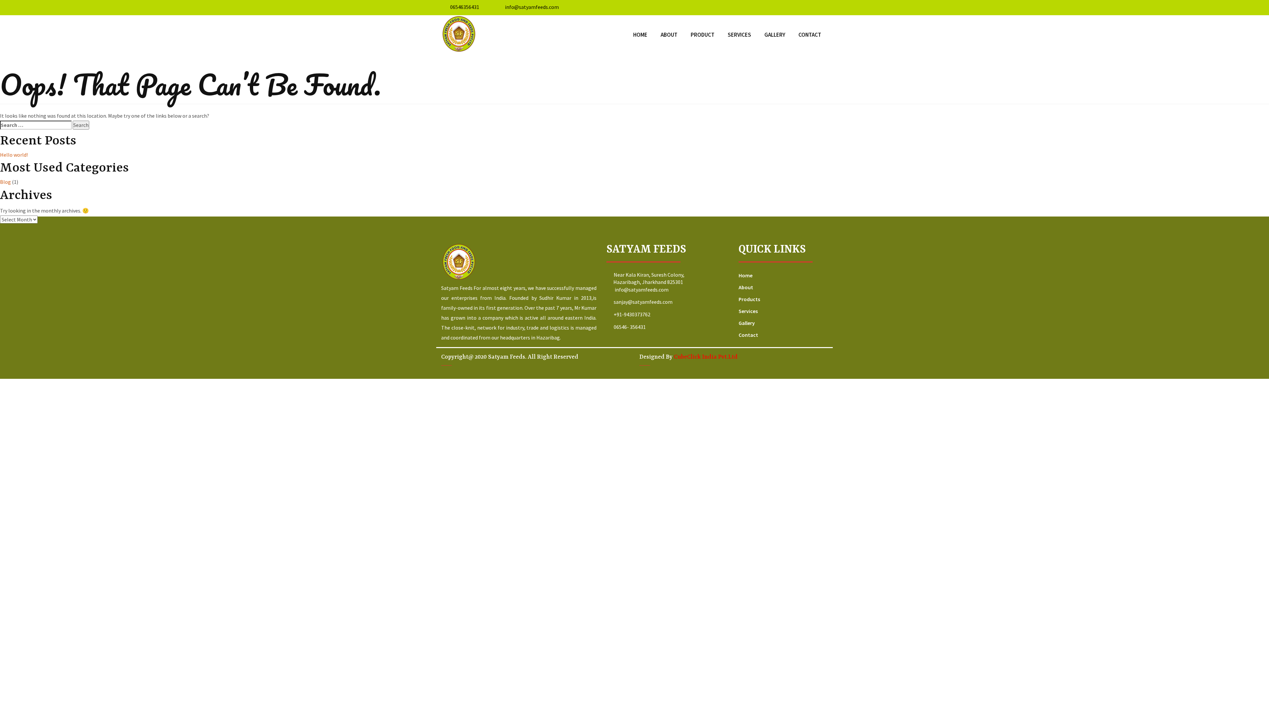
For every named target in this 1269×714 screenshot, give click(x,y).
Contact (809, 34)
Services (739, 34)
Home (640, 34)
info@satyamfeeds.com (531, 7)
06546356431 (464, 7)
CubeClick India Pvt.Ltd (706, 357)
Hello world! (14, 154)
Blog (5, 181)
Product (702, 34)
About (669, 34)
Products (749, 299)
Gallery (774, 34)
